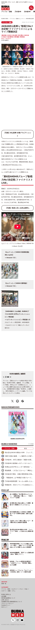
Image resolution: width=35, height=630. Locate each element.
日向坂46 (27, 11)
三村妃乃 (4, 37)
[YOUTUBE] (8, 377)
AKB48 (10, 35)
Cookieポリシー (5, 605)
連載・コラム (11, 591)
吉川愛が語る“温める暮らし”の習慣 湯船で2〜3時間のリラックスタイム (21, 503)
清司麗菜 (17, 37)
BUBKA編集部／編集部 (17, 374)
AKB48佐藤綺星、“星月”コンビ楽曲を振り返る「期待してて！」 (22, 553)
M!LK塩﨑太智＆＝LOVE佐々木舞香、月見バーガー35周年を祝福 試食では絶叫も (22, 513)
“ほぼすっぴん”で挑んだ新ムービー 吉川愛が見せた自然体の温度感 (21, 521)
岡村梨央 (22, 37)
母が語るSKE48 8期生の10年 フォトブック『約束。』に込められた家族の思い (21, 531)
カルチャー (15, 589)
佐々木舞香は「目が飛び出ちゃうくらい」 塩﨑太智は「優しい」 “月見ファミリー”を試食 (21, 495)
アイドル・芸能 (6, 22)
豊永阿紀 (4, 35)
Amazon (9, 257)
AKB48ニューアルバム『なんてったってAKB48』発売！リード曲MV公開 (21, 571)
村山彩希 (15, 35)
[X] (3, 377)
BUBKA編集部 (5, 40)
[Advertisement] (17, 112)
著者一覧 (3, 583)
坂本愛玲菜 (10, 37)
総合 (25, 448)
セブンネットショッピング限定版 (16, 319)
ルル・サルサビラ (6, 38)
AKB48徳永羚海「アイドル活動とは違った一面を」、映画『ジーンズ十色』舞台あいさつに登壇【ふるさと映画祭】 (21, 545)
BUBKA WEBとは (6, 594)
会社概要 (3, 596)
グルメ (21, 589)
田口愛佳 (21, 35)
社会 (26, 589)
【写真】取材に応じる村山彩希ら (17, 208)
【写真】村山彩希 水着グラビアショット (17, 134)
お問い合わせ (5, 600)
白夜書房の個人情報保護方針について (11, 601)
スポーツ (3, 591)
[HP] (10, 377)
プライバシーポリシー (7, 603)
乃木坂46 (18, 11)
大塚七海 (26, 35)
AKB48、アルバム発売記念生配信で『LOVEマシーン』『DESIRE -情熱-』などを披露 (21, 563)
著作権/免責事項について (8, 598)
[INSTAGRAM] (6, 377)
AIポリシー (4, 607)
